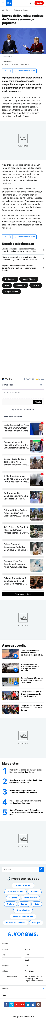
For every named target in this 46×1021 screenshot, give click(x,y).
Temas (5, 943)
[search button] (41, 869)
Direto (39, 3)
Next (4, 960)
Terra (27, 955)
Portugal (36, 922)
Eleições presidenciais (23, 916)
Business (5, 955)
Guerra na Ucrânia (15, 892)
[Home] (3, 10)
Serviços (5, 989)
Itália (37, 904)
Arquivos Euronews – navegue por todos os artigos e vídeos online (34, 978)
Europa (8, 10)
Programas (29, 971)
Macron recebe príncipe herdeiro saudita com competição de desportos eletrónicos (20, 258)
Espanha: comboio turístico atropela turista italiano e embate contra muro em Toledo (19, 267)
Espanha (34, 892)
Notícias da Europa (21, 10)
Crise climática (23, 910)
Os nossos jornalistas (10, 976)
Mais (4, 995)
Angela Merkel (11, 291)
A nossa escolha (14, 645)
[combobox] (23, 869)
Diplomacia (10, 279)
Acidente (13, 898)
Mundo (27, 949)
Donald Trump (30, 898)
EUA (7, 285)
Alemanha (20, 285)
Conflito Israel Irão (23, 885)
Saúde (27, 960)
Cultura (10, 904)
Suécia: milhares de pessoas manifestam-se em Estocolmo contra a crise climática (19, 250)
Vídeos (5, 971)
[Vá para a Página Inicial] (9, 3)
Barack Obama (28, 279)
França (24, 904)
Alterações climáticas (15, 922)
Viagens (5, 965)
